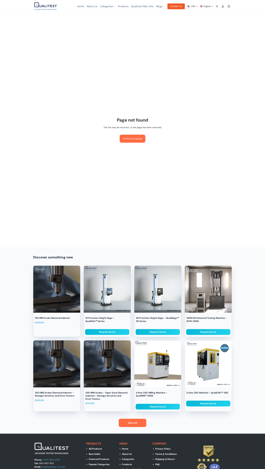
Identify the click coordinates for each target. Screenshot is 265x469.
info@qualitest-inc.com (53, 466)
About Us (127, 454)
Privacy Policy (163, 448)
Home (125, 448)
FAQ (157, 464)
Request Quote (107, 331)
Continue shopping (132, 138)
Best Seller (94, 454)
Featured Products (99, 459)
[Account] (223, 6)
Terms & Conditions (166, 454)
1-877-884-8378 (51, 459)
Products (127, 464)
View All (132, 423)
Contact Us (176, 6)
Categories (128, 459)
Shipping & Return (165, 459)
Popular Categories (99, 464)
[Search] (217, 6)
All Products (95, 448)
